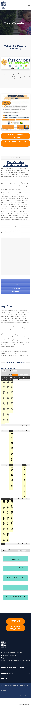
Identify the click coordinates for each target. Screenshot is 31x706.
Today (24, 374)
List (4, 371)
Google (19, 551)
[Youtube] (28, 695)
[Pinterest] (25, 695)
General (5, 550)
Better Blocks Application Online (15, 143)
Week (13, 370)
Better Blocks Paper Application (15, 136)
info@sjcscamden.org (9, 655)
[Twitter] (21, 695)
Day (15, 370)
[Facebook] (23, 695)
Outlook (23, 551)
